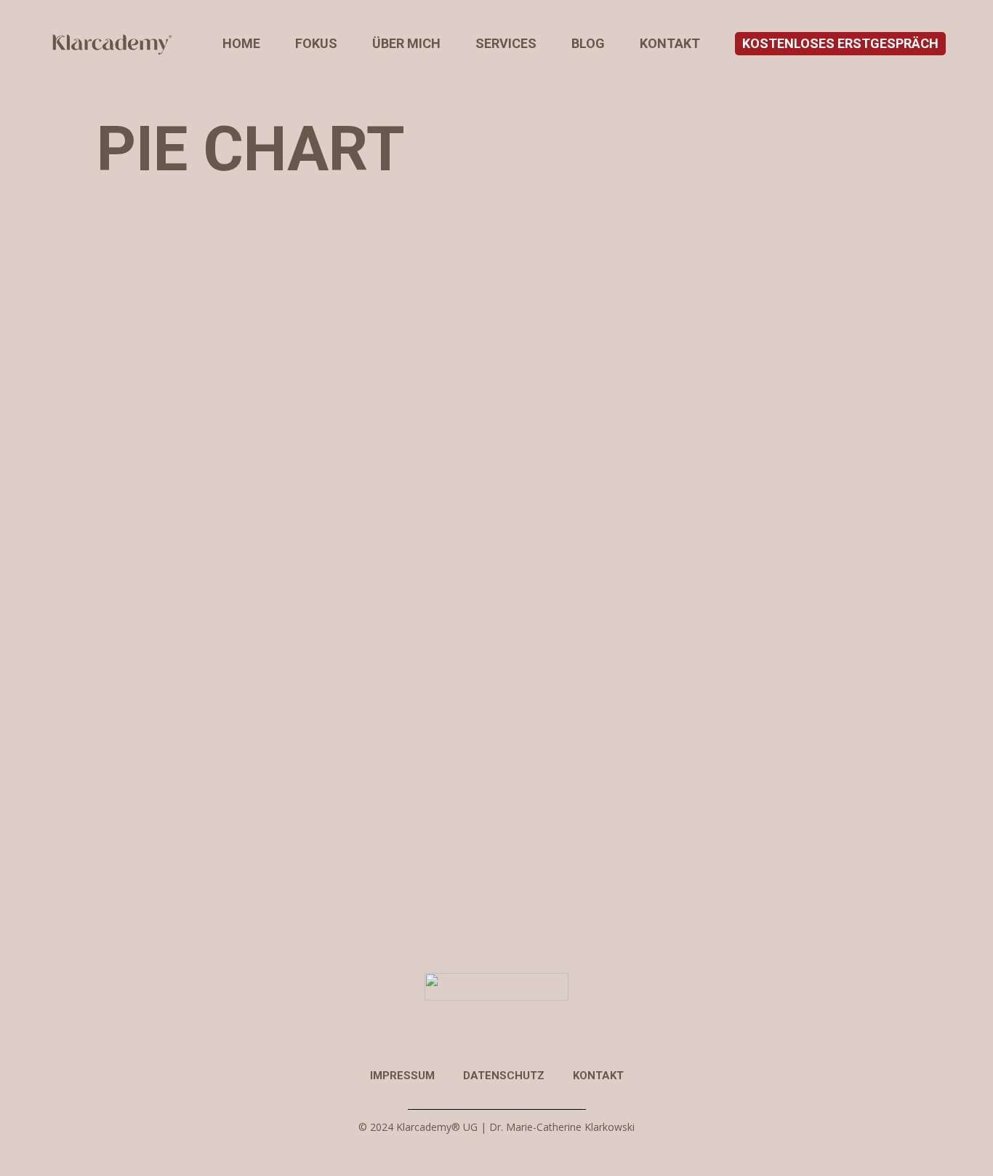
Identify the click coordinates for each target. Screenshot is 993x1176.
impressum (402, 1075)
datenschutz (503, 1075)
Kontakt (598, 1075)
